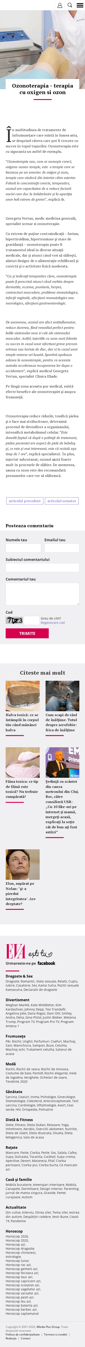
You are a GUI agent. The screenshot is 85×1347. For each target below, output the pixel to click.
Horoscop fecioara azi (22, 1273)
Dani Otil (53, 1013)
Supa (9, 1156)
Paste (24, 1152)
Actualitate (16, 1207)
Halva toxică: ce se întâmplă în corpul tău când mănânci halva (22, 722)
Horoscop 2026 (17, 1236)
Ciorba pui (29, 1165)
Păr (8, 1041)
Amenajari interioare (48, 1184)
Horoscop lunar (17, 1261)
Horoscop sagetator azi (23, 1289)
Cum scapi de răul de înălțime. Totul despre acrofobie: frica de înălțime (61, 722)
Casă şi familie (19, 1179)
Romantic (28, 981)
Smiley (67, 1013)
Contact (26, 1338)
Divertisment (17, 999)
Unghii (28, 1041)
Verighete (31, 1077)
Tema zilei (60, 1212)
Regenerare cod (53, 622)
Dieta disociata (40, 1133)
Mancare (12, 1152)
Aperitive (12, 1161)
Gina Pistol (33, 1017)
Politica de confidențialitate (23, 1334)
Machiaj (69, 1041)
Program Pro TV (47, 1022)
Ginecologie (66, 1097)
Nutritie (71, 1129)
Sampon (38, 1045)
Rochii (16, 1041)
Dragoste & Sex (19, 976)
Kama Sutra (47, 985)
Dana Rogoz (37, 1013)
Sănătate (14, 1091)
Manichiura (22, 1045)
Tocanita (35, 1156)
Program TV (26, 1022)
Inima (35, 1097)
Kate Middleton (42, 1005)
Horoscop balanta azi (22, 1305)
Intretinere (14, 1129)
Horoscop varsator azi (22, 1293)
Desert (26, 1161)
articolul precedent (25, 500)
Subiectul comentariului (28, 559)
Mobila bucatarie (19, 1184)
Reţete (11, 1147)
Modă (11, 1063)
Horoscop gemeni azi (21, 1269)
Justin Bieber (52, 1017)
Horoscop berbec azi (21, 1309)
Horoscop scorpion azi (22, 1285)
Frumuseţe (15, 1036)
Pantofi (38, 1073)
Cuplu (73, 981)
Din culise (13, 1212)
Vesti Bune (60, 1217)
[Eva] (14, 5)
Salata (62, 1152)
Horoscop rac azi (18, 1265)
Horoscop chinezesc (21, 1252)
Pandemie (18, 1221)
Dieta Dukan (36, 1125)
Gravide (50, 1193)
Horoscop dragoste (20, 1248)
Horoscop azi (15, 1244)
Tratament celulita (40, 1049)
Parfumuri (41, 1041)
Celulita (61, 1045)
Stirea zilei (43, 1212)
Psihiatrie (46, 1109)
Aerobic (29, 1129)
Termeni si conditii (55, 1334)
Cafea (72, 1152)
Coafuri (56, 1041)
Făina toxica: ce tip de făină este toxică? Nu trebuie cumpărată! (22, 789)
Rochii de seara (28, 1069)
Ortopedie (29, 1109)
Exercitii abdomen (50, 1129)
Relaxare (53, 1125)
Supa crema (66, 1156)
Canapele (13, 1189)
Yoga (65, 1125)
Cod (9, 612)
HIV (18, 1109)
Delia (20, 1017)
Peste (45, 1152)
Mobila (71, 1184)
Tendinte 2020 (16, 1081)
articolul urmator (61, 500)
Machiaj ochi (15, 1049)
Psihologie (48, 1097)
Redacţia (11, 1338)
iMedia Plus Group (48, 1327)
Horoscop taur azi (19, 1277)
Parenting (71, 1189)
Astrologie (13, 1256)
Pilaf (51, 1161)
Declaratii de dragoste (40, 989)
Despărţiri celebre (37, 1217)
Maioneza (39, 1161)
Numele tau (16, 539)
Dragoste (12, 981)
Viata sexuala (46, 981)
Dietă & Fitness (19, 1119)
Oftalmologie (46, 1105)
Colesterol (34, 1101)
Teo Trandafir (55, 1009)
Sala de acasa (33, 1137)
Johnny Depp (34, 1009)
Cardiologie (26, 1105)
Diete (10, 1125)
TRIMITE (27, 633)
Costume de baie (18, 1073)
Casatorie (23, 985)
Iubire (10, 985)
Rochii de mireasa (54, 1069)
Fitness (20, 1125)
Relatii (62, 981)
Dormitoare (30, 1189)
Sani (9, 1045)
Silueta (58, 1133)
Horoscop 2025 (17, 1240)
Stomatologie (15, 1101)
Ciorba (35, 1152)
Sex (34, 985)
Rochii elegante (56, 1073)
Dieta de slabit (17, 1133)
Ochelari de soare (53, 1077)
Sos (53, 1152)
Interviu (28, 1212)
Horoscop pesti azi (20, 1297)
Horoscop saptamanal (22, 1313)
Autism (27, 1197)
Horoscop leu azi (18, 1301)
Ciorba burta (48, 1165)
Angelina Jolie (16, 1013)
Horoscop (14, 1231)
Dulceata (21, 1156)
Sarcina (11, 1097)
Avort (62, 1105)
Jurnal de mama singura (24, 1193)
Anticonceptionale (57, 1101)
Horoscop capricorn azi (23, 1281)
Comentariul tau (21, 579)
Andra (10, 1017)
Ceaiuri (23, 1097)
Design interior (51, 1189)
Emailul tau (55, 539)
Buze (50, 1045)
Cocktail (50, 1156)
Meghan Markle (17, 1005)
